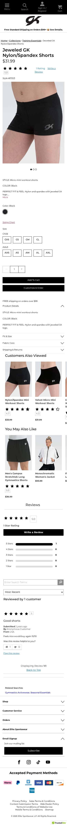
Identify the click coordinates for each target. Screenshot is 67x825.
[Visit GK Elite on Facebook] (19, 762)
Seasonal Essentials (40, 692)
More (5, 197)
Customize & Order (33, 288)
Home (4, 40)
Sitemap (49, 809)
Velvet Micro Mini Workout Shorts (45, 402)
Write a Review (33, 532)
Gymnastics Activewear (17, 692)
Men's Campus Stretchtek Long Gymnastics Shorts (16, 477)
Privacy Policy (19, 801)
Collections (15, 40)
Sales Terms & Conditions (42, 801)
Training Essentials (31, 40)
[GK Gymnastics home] (33, 20)
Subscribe (34, 751)
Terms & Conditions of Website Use (34, 807)
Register (42, 11)
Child (5, 234)
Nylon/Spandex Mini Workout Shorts (17, 402)
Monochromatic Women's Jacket (45, 475)
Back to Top (33, 670)
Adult (5, 247)
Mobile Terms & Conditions (29, 809)
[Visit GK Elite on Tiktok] (38, 762)
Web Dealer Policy (49, 804)
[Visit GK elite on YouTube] (48, 762)
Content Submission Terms (24, 804)
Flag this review (11, 653)
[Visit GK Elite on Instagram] (28, 762)
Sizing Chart (9, 222)
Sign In (41, 8)
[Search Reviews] (61, 582)
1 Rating (40, 68)
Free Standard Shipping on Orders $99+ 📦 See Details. (33, 29)
